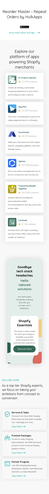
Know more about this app (22, 32)
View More (17, 426)
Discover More (24, 349)
